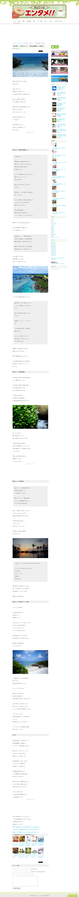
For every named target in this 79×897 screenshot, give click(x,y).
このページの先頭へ (72, 895)
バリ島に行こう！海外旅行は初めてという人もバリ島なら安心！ (26, 829)
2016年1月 (54, 248)
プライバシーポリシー (16, 23)
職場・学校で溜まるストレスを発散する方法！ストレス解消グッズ (26, 826)
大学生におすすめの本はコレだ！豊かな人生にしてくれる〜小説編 (22, 856)
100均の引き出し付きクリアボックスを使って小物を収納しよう (61, 125)
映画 (23, 21)
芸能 (19, 21)
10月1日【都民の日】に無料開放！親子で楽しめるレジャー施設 (41, 844)
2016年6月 (54, 242)
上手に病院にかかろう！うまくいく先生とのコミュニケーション (34, 856)
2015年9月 (54, 253)
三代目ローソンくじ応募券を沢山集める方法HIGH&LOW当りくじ (61, 103)
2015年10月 (54, 252)
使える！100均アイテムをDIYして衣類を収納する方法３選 (61, 130)
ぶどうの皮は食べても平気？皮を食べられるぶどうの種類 (28, 856)
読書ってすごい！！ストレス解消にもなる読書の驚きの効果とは (41, 856)
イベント (53, 221)
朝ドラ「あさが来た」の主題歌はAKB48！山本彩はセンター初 (61, 93)
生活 (45, 21)
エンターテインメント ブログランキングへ (57, 263)
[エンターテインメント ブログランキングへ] (54, 262)
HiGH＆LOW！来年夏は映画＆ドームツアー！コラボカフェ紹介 (61, 98)
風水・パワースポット (58, 21)
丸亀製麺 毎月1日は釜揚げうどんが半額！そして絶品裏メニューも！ (61, 135)
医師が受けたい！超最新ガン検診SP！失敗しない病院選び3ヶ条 (28, 844)
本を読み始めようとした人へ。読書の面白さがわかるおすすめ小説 (22, 844)
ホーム (14, 21)
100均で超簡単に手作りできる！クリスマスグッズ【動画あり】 (61, 109)
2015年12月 (54, 249)
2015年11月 (54, 250)
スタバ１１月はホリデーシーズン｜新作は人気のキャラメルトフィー (15, 844)
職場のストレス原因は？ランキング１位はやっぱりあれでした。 (26, 832)
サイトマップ (65, 0)
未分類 (53, 231)
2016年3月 (54, 245)
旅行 (34, 21)
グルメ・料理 (40, 21)
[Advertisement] (39, 33)
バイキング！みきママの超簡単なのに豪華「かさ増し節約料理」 (34, 844)
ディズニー (50, 21)
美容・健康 (28, 21)
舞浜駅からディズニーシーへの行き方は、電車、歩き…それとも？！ (61, 87)
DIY (52, 220)
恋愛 (53, 227)
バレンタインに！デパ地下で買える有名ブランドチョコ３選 (15, 856)
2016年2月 (54, 246)
